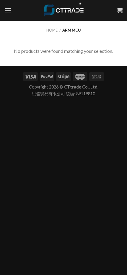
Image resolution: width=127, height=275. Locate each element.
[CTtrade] (63, 10)
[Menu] (8, 10)
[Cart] (120, 10)
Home (52, 30)
